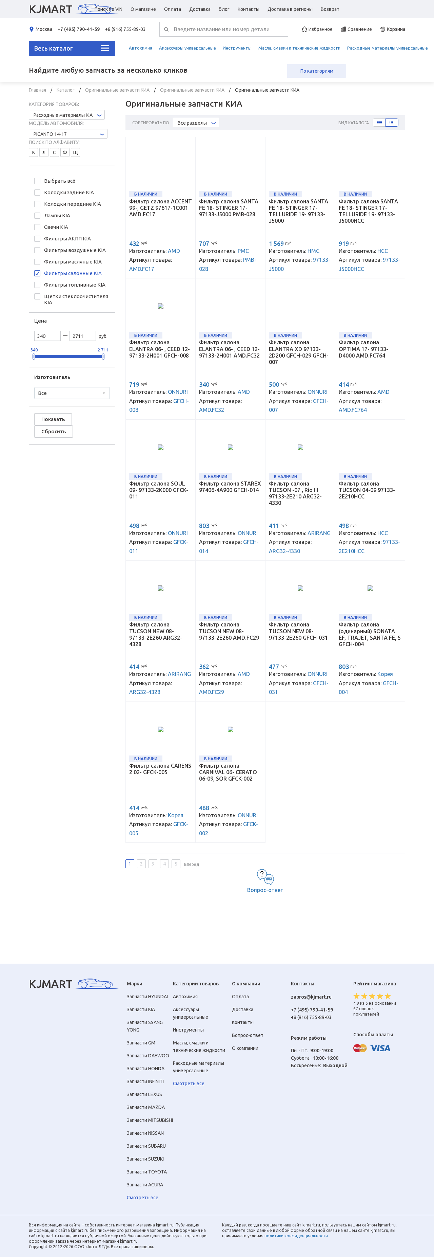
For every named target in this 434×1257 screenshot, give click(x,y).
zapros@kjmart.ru (311, 997)
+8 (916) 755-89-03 (125, 29)
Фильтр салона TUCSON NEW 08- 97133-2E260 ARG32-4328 (155, 634)
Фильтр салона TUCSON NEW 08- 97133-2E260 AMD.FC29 (229, 630)
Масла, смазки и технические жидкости (299, 47)
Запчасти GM (141, 1042)
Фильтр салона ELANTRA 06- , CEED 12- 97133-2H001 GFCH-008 (159, 348)
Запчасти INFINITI (145, 1081)
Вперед (191, 864)
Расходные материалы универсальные (387, 47)
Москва (44, 29)
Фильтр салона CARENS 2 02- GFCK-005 (160, 769)
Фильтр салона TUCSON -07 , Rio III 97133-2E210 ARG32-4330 (295, 493)
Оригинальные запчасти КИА (118, 90)
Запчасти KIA (141, 1009)
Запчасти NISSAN (145, 1133)
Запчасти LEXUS (144, 1094)
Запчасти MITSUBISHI (150, 1120)
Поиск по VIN (108, 9)
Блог (224, 9)
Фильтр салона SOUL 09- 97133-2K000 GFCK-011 (158, 489)
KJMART (51, 8)
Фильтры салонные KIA (73, 273)
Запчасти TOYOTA (147, 1171)
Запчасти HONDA (145, 1068)
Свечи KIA (56, 227)
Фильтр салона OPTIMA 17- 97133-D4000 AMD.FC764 (363, 348)
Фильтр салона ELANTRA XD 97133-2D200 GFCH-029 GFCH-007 (299, 352)
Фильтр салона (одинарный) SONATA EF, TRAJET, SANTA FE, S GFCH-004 (370, 634)
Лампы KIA (57, 215)
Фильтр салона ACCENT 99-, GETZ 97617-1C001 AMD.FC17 (160, 207)
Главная (38, 90)
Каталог (66, 90)
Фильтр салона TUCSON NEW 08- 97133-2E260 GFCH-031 (298, 630)
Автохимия (140, 47)
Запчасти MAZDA (146, 1107)
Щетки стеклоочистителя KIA (76, 299)
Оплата (172, 9)
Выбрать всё (59, 181)
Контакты (248, 9)
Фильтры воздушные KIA (75, 250)
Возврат (330, 9)
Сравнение (360, 29)
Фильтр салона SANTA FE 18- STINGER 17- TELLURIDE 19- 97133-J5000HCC (368, 211)
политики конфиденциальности (296, 1236)
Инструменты (237, 47)
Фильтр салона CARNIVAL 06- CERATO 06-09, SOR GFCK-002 (228, 772)
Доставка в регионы (290, 9)
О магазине (143, 9)
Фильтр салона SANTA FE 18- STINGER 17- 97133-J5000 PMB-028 (228, 207)
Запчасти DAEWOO (148, 1055)
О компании (245, 1048)
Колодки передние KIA (72, 204)
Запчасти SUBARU (146, 1146)
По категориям (316, 71)
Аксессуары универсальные (187, 47)
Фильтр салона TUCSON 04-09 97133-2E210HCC (367, 489)
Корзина (396, 29)
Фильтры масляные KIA (73, 262)
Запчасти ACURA (145, 1184)
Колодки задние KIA (69, 192)
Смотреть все (142, 1197)
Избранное (321, 29)
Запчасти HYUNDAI (147, 996)
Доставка (200, 9)
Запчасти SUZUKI (145, 1159)
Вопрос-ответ (265, 890)
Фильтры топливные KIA (74, 285)
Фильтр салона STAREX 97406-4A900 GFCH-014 (230, 486)
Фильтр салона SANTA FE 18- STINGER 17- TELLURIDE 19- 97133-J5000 (298, 211)
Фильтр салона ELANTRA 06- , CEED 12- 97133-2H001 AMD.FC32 (229, 348)
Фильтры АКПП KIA (67, 238)
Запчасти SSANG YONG (145, 1026)
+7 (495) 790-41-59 (79, 29)
